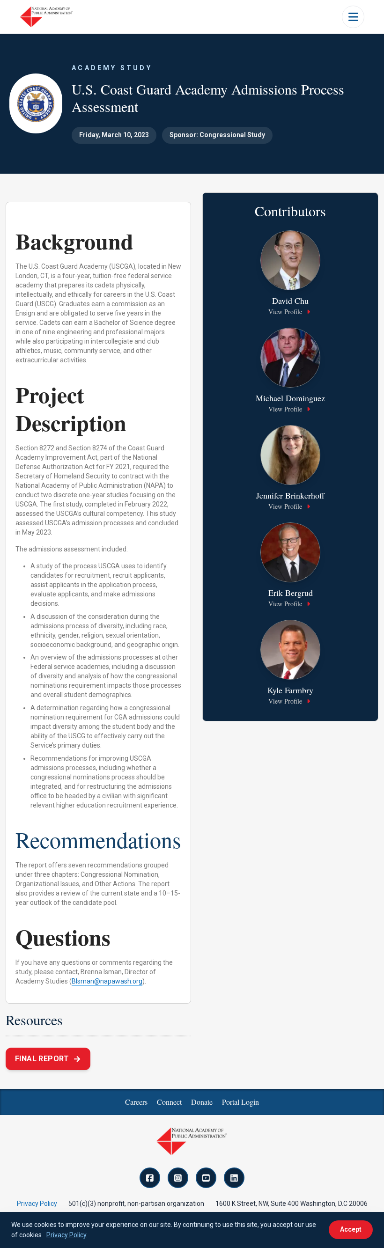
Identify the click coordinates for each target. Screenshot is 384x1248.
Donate (202, 1102)
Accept (351, 1229)
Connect (169, 1102)
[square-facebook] (150, 1177)
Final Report (48, 1059)
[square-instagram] (178, 1177)
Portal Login (240, 1102)
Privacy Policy (37, 1203)
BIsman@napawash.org (107, 981)
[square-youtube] (206, 1177)
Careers (136, 1102)
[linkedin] (234, 1177)
